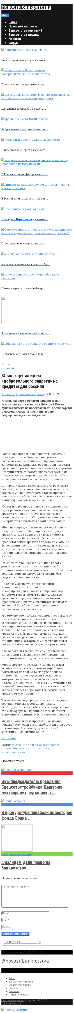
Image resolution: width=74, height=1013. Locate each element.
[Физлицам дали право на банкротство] (37, 838)
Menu (5, 15)
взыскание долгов (24, 745)
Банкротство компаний (25, 30)
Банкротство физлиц (24, 34)
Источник (8, 738)
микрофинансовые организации (25, 748)
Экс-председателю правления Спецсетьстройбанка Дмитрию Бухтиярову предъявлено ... (31, 787)
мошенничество (13, 752)
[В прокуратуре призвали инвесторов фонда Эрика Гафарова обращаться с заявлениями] (37, 801)
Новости (15, 39)
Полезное (14, 991)
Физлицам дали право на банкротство (25, 865)
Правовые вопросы (23, 26)
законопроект (49, 745)
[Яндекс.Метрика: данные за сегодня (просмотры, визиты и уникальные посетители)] (14, 1010)
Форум (13, 43)
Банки (13, 22)
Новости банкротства (26, 7)
